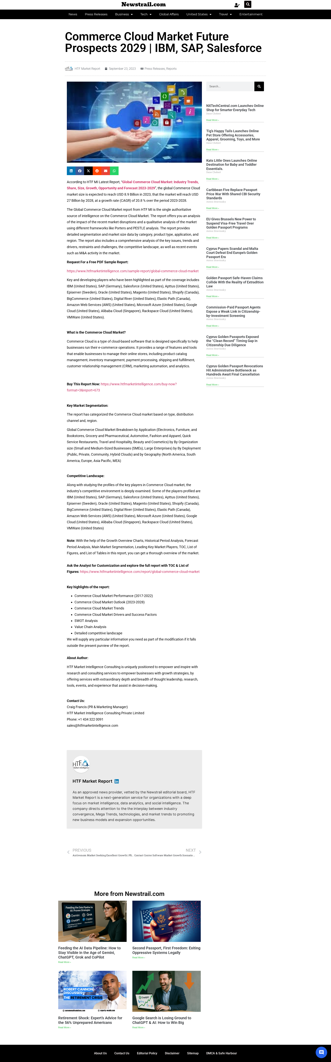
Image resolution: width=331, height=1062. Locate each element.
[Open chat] (321, 1052)
